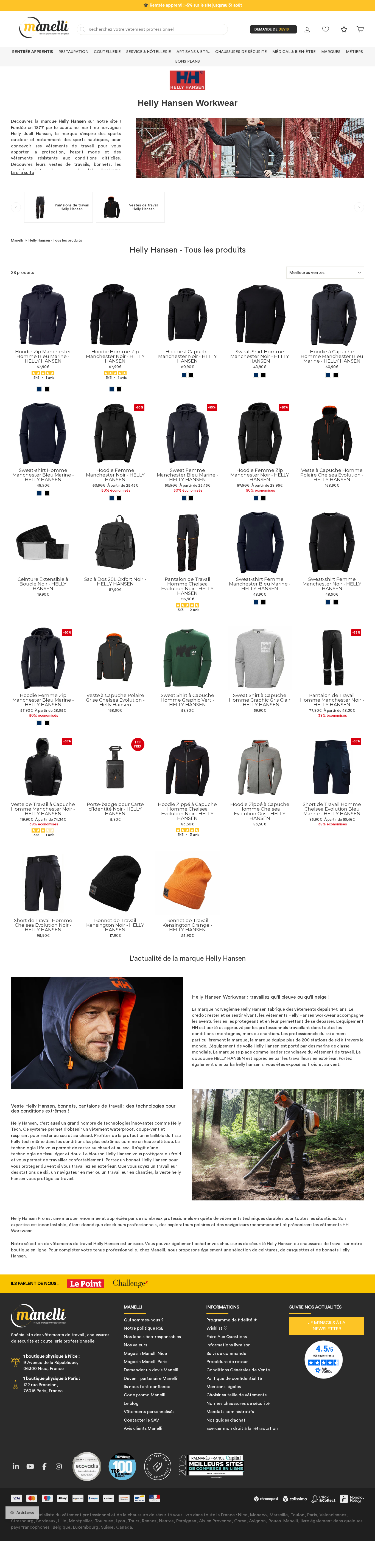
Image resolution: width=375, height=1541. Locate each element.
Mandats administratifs (230, 1412)
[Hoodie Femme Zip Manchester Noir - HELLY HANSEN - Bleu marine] (256, 498)
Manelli (17, 240)
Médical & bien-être (294, 52)
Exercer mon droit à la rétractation (242, 1428)
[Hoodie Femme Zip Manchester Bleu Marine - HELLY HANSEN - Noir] (46, 723)
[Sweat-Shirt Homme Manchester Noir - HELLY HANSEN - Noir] (263, 374)
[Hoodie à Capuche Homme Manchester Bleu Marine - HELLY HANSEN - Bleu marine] (328, 374)
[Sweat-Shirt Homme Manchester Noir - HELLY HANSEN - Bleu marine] (256, 374)
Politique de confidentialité (234, 1378)
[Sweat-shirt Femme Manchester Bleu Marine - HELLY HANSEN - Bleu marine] (256, 602)
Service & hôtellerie (148, 52)
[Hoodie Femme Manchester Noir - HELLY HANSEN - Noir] (119, 498)
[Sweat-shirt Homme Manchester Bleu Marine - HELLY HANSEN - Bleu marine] (39, 493)
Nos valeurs (135, 1345)
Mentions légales (223, 1387)
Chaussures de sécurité (241, 52)
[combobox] (152, 29)
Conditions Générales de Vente (238, 1370)
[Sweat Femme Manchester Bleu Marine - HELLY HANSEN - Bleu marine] (183, 498)
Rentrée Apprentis (32, 52)
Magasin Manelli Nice (145, 1353)
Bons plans (187, 61)
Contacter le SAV (141, 1420)
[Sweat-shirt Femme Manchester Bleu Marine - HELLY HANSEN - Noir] (263, 602)
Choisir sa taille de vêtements (236, 1395)
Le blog (131, 1403)
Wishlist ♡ (216, 1328)
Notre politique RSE (144, 1328)
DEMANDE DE (271, 29)
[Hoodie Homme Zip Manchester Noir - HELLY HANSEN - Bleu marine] (111, 389)
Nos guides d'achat (225, 1420)
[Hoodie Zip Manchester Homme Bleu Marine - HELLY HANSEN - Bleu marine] (39, 389)
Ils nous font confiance (147, 1387)
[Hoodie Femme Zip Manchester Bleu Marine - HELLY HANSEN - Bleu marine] (39, 723)
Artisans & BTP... (193, 52)
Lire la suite (22, 172)
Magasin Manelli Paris (145, 1362)
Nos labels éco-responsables (152, 1337)
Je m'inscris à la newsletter (326, 1326)
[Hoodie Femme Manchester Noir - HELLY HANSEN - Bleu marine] (111, 498)
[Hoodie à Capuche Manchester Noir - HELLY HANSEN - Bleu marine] (183, 374)
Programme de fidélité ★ (231, 1320)
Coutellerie (107, 52)
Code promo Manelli (144, 1395)
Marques (330, 52)
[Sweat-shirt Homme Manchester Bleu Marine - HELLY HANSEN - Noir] (46, 493)
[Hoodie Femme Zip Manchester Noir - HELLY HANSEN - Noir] (263, 498)
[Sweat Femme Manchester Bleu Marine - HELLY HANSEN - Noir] (191, 498)
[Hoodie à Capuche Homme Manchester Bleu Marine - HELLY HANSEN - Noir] (335, 374)
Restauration (73, 52)
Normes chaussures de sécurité (238, 1403)
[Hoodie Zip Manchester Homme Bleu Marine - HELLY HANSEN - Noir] (46, 389)
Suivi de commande (226, 1353)
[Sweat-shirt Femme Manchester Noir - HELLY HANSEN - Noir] (335, 602)
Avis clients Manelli (143, 1428)
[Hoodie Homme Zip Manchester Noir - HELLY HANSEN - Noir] (119, 389)
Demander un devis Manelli (151, 1370)
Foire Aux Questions (226, 1337)
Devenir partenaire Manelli (150, 1378)
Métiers (354, 52)
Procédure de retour (227, 1362)
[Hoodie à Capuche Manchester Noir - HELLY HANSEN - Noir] (191, 374)
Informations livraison (228, 1345)
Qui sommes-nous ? (144, 1320)
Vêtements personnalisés (149, 1412)
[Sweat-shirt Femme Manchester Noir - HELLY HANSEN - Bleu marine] (328, 602)
